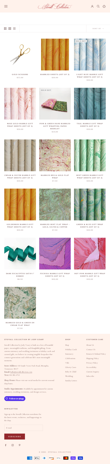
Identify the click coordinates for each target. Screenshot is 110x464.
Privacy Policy (92, 363)
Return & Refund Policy (96, 354)
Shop (67, 345)
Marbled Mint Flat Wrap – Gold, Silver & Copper (55, 225)
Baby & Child (70, 371)
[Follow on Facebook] (5, 445)
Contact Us (90, 349)
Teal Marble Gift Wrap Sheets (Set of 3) (90, 124)
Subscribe (90, 376)
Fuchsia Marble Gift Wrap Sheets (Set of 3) (55, 274)
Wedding (69, 376)
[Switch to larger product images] (5, 28)
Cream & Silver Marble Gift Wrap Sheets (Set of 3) (20, 176)
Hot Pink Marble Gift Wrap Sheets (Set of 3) (89, 274)
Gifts (67, 363)
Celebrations (70, 358)
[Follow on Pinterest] (19, 445)
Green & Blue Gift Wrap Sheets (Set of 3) (89, 225)
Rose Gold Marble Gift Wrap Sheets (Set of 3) (20, 124)
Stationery (69, 354)
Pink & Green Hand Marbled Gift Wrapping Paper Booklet (55, 126)
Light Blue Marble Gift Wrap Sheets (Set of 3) (89, 75)
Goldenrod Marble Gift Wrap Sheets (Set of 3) (20, 225)
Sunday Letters (71, 380)
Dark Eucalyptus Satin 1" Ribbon (20, 274)
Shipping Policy (92, 358)
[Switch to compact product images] (14, 28)
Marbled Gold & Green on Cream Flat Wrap (20, 323)
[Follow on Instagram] (12, 445)
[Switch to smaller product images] (10, 28)
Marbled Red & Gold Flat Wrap (55, 176)
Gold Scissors (20, 74)
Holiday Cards (71, 349)
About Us (90, 345)
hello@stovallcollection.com (21, 372)
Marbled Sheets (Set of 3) (55, 74)
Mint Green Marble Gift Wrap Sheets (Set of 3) (89, 176)
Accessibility (91, 367)
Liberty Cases (70, 367)
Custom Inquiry (92, 371)
